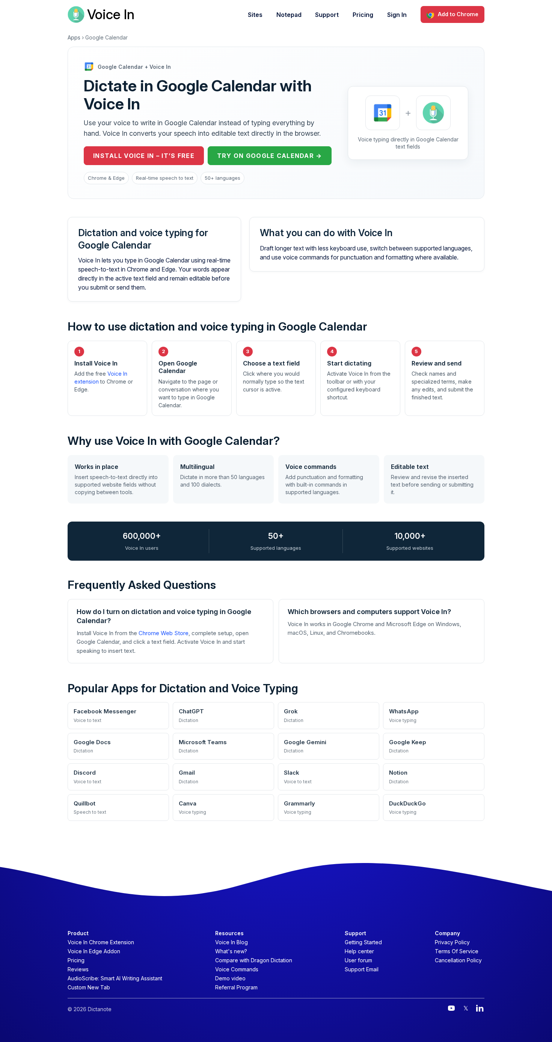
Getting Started (363, 942)
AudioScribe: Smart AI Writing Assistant (115, 978)
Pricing (363, 14)
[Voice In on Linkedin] (480, 1008)
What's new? (231, 951)
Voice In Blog (231, 942)
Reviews (78, 969)
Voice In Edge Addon (94, 951)
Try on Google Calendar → (269, 155)
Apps (74, 37)
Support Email (362, 969)
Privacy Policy (452, 942)
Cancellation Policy (458, 960)
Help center (359, 951)
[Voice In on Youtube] (451, 1008)
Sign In (397, 14)
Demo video (230, 978)
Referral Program (236, 987)
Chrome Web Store (164, 633)
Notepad (289, 14)
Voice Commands (236, 969)
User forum (358, 960)
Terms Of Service (456, 951)
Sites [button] (255, 14)
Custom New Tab (89, 987)
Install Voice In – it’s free (144, 155)
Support (327, 14)
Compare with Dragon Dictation (253, 960)
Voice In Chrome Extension (101, 942)
